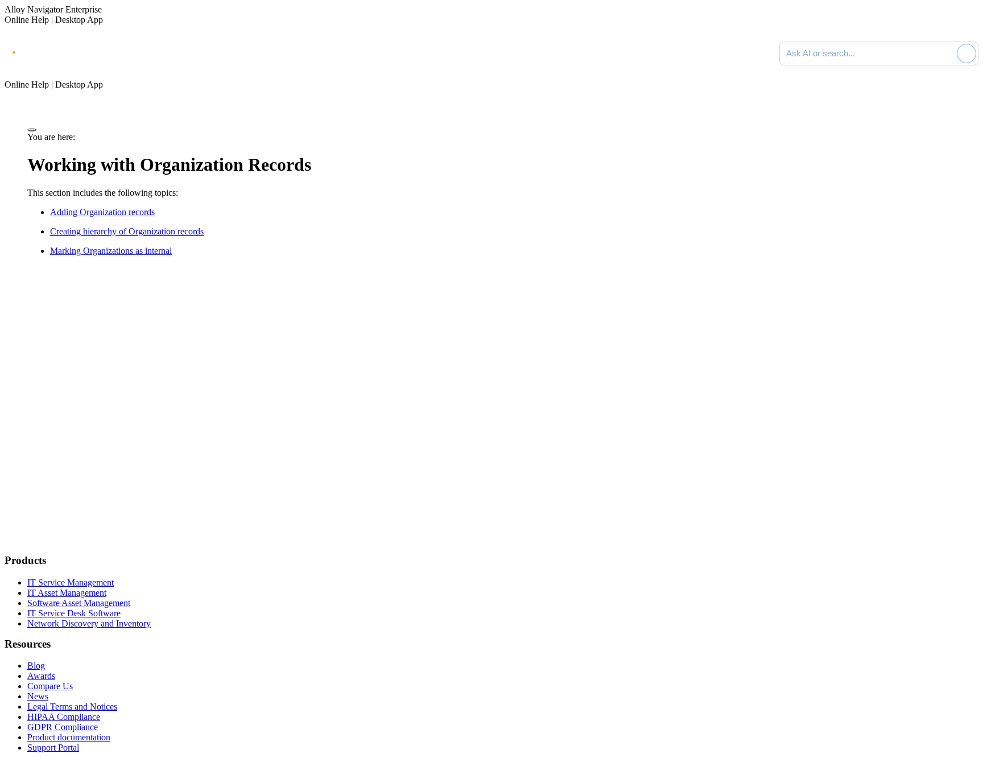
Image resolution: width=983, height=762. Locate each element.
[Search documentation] (946, 53)
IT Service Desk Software (74, 613)
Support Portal (53, 747)
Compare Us (50, 686)
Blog (36, 665)
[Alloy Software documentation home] (51, 51)
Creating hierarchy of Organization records (127, 231)
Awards (41, 676)
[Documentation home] (131, 53)
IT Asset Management (66, 593)
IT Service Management (70, 582)
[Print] (31, 129)
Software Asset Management (78, 603)
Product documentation (68, 737)
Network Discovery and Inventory (89, 623)
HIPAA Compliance (63, 717)
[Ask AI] (966, 53)
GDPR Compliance (62, 727)
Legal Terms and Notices (72, 706)
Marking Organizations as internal (111, 251)
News (37, 696)
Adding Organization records (102, 212)
